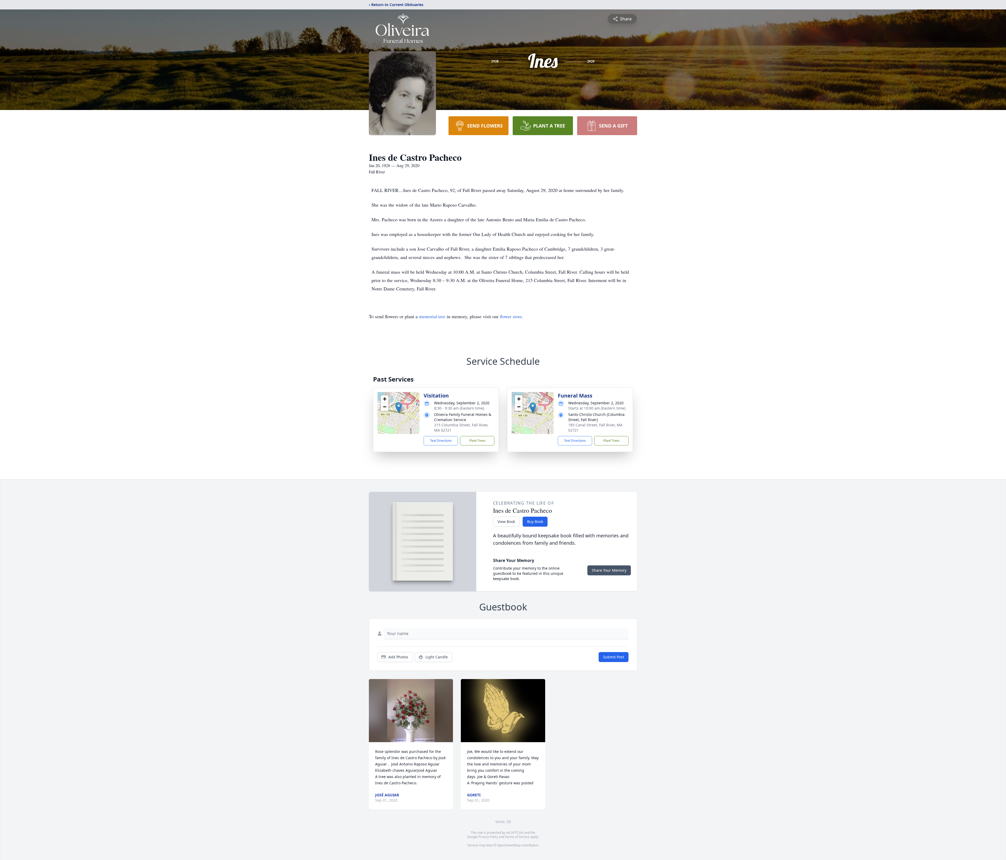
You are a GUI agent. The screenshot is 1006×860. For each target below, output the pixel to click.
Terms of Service (517, 837)
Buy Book (535, 521)
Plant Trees (477, 440)
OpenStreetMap (508, 845)
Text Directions (441, 440)
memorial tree (432, 316)
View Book (506, 521)
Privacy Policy (488, 837)
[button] (398, 407)
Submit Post (613, 656)
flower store (511, 316)
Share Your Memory (609, 570)
